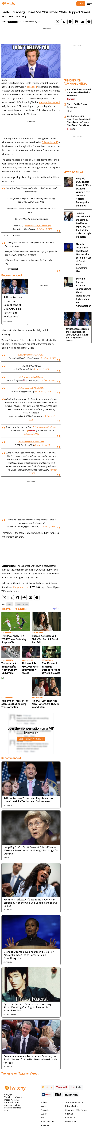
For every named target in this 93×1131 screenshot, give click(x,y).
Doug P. (6, 858)
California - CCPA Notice (76, 1110)
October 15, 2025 (44, 229)
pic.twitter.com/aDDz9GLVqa (31, 442)
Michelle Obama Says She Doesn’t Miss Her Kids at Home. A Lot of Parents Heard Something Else (29, 955)
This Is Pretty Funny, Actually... (77, 105)
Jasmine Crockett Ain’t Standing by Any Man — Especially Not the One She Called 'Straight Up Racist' (31, 903)
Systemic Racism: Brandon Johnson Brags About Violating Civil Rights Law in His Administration (28, 1007)
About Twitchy (47, 1122)
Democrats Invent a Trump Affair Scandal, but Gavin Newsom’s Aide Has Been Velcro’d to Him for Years (31, 1059)
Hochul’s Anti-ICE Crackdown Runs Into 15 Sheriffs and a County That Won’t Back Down (79, 121)
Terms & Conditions (74, 1102)
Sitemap (69, 1114)
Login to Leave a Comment (31, 739)
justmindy (8, 321)
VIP (42, 1118)
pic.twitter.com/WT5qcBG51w (31, 388)
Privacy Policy (71, 1106)
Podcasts (45, 1110)
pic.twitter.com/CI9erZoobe (44, 427)
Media (43, 1106)
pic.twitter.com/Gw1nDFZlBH (31, 355)
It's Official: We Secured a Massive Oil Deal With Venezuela (79, 92)
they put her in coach (49, 102)
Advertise (45, 1125)
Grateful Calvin (10, 1014)
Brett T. (4, 22)
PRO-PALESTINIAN (22, 604)
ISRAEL (10, 604)
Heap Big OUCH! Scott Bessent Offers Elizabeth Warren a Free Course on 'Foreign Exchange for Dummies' (31, 850)
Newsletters (70, 1122)
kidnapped (31, 87)
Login (80, 3)
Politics (44, 1102)
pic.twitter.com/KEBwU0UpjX (38, 226)
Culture (44, 1114)
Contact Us (70, 1118)
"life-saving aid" (50, 142)
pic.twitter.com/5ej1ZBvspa (31, 377)
